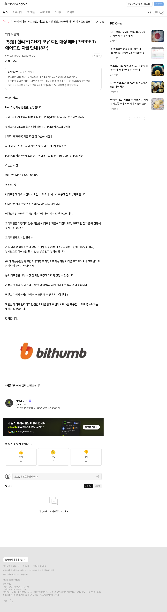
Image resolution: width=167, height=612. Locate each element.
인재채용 (26, 566)
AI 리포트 (45, 12)
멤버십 (58, 12)
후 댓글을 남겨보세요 (26, 476)
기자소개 (16, 566)
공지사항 (6, 566)
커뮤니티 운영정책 (39, 566)
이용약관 (6, 570)
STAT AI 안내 (28, 72)
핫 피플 (31, 12)
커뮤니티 (17, 12)
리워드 (70, 12)
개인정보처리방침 (19, 570)
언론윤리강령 (49, 570)
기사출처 (97, 56)
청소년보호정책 (35, 570)
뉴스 (5, 12)
